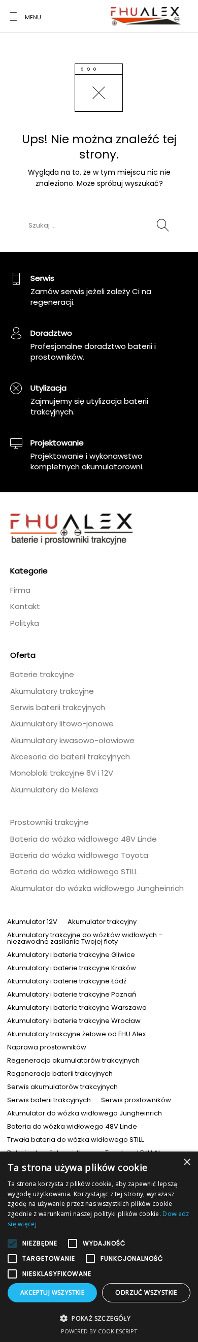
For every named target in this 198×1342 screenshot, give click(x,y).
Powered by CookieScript (99, 1331)
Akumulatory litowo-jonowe (62, 723)
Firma (20, 590)
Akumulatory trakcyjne (52, 691)
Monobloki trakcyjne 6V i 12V (61, 773)
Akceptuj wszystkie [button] (52, 1292)
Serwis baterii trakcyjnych (57, 707)
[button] (99, 1318)
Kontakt (25, 606)
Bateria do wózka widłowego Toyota (79, 855)
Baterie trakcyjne (42, 674)
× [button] (186, 1162)
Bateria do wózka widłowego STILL (74, 871)
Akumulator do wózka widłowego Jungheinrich (97, 888)
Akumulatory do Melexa (54, 789)
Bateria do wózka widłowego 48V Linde (83, 839)
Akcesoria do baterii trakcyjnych (70, 756)
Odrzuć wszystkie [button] (146, 1292)
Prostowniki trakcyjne (49, 822)
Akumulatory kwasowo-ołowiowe (72, 740)
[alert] (99, 1247)
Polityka (24, 623)
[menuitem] (32, 921)
